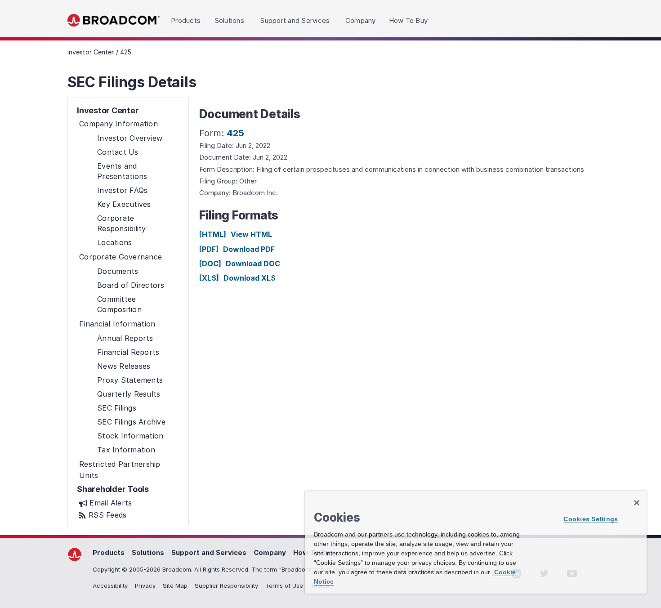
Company (270, 552)
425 (235, 133)
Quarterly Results (128, 393)
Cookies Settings (590, 519)
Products (109, 552)
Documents (117, 271)
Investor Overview (129, 138)
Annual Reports (125, 338)
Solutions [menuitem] (229, 20)
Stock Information (130, 435)
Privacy (145, 585)
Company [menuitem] (360, 20)
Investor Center (90, 52)
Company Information (118, 123)
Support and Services (208, 552)
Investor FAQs (122, 190)
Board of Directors (131, 285)
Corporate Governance (120, 256)
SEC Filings (116, 407)
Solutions (148, 552)
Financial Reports (128, 352)
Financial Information (117, 323)
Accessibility (110, 585)
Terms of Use (284, 585)
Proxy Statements (130, 380)
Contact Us (117, 152)
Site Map (175, 585)
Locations (114, 242)
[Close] (636, 502)
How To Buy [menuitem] (408, 20)
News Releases (123, 366)
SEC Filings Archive (131, 421)
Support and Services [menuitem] (295, 20)
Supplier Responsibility (226, 585)
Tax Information (126, 449)
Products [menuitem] (186, 20)
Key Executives (124, 204)
